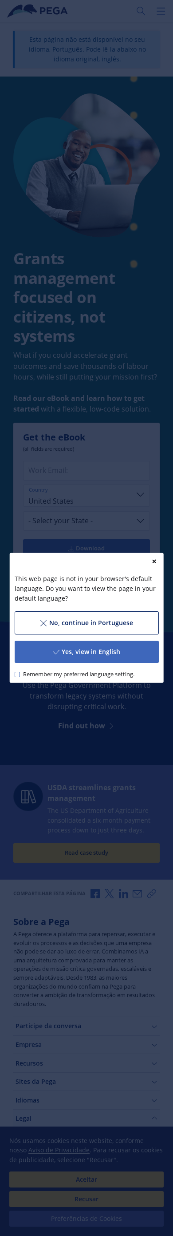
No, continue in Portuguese (91, 622)
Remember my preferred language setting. (78, 674)
